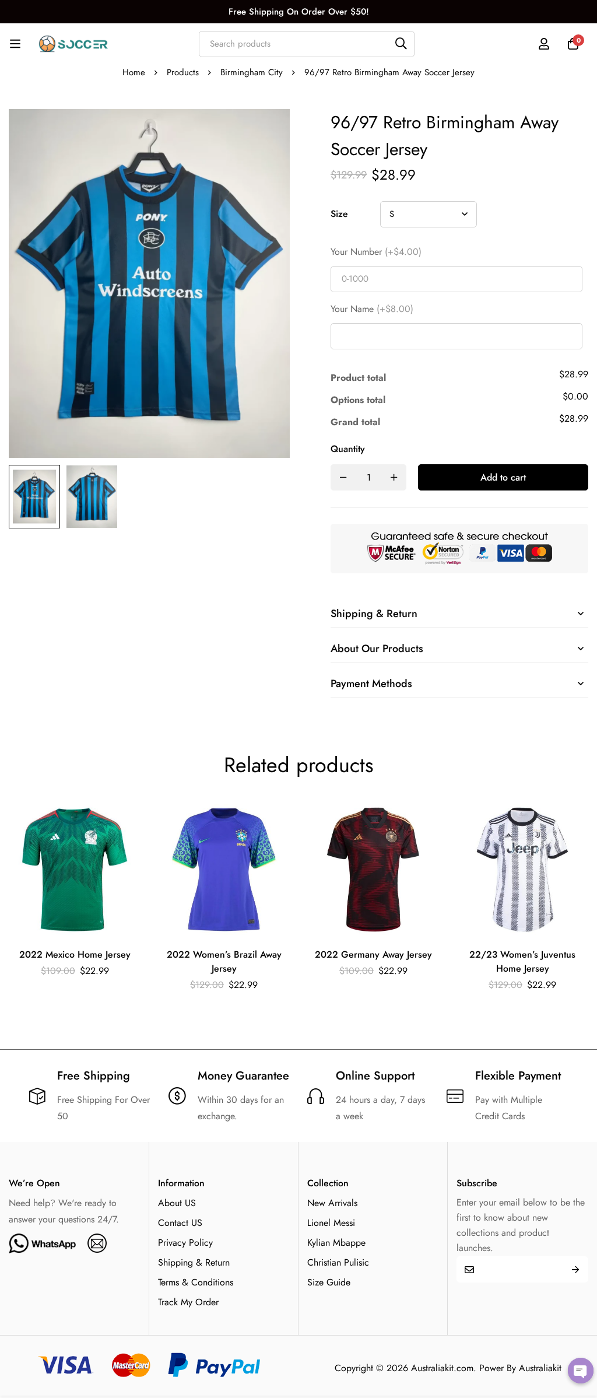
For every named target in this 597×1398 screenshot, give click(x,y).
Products (183, 72)
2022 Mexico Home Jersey (75, 954)
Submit (575, 1269)
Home (133, 72)
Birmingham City (251, 72)
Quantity (348, 449)
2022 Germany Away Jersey (373, 954)
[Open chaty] (581, 1370)
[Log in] (544, 43)
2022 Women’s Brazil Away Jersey (224, 961)
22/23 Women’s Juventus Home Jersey (522, 961)
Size (339, 213)
